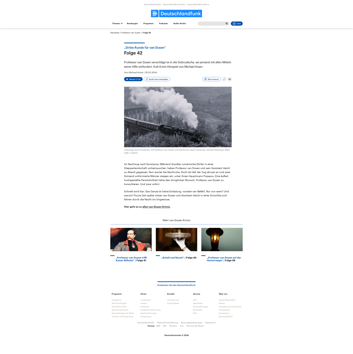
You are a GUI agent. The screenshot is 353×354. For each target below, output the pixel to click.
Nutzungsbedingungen (191, 322)
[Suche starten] (227, 24)
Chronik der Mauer (195, 326)
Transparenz (224, 310)
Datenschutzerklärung (167, 322)
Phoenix (173, 326)
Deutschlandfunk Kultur (174, 4)
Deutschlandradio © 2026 (177, 335)
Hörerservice (173, 300)
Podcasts (163, 23)
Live (239, 24)
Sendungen (132, 23)
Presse (222, 303)
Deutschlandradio (152, 4)
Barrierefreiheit (226, 316)
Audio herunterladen (158, 79)
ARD (158, 326)
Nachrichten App (148, 313)
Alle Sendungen (119, 303)
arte (182, 326)
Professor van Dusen (131, 32)
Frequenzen (146, 316)
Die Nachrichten (119, 306)
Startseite (114, 32)
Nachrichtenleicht (120, 310)
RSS (195, 313)
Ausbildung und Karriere (230, 306)
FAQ (195, 300)
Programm (148, 23)
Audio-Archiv (179, 23)
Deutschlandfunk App (151, 310)
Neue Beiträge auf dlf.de (123, 313)
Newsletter (198, 303)
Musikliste (197, 310)
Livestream (146, 300)
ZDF (165, 326)
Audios (144, 303)
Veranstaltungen (200, 306)
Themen (116, 23)
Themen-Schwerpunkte (122, 316)
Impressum (210, 322)
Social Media (173, 303)
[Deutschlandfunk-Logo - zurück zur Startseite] (176, 13)
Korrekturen (224, 313)
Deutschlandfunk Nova (198, 4)
